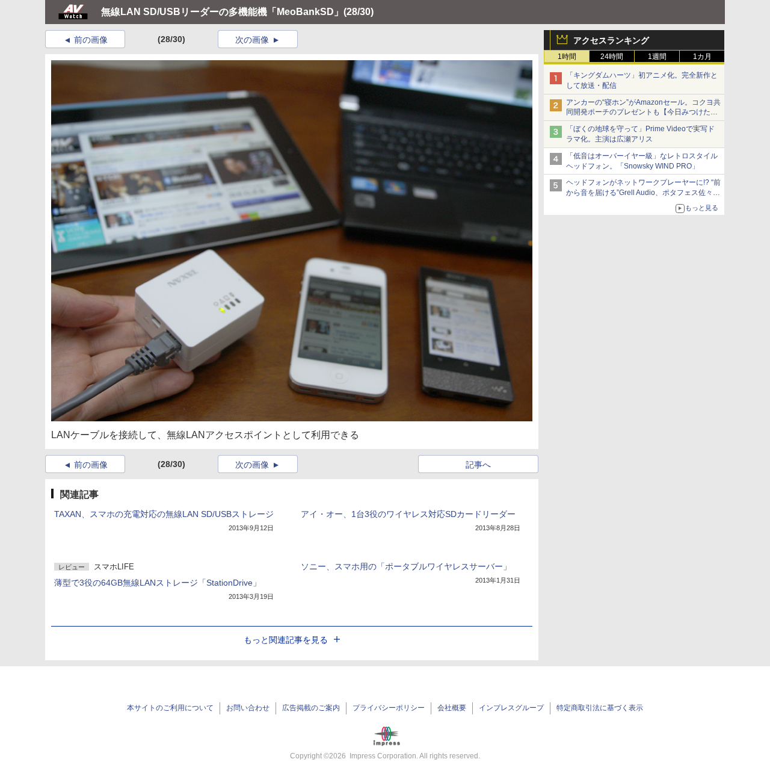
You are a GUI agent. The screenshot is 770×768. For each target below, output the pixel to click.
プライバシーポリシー (389, 708)
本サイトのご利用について (170, 708)
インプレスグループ (511, 708)
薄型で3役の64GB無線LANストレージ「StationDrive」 (157, 582)
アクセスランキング (611, 40)
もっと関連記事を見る (286, 640)
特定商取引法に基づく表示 (599, 708)
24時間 (611, 56)
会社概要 (451, 708)
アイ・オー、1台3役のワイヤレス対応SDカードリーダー (408, 514)
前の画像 (91, 40)
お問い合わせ (248, 708)
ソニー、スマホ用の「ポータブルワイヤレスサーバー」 (406, 566)
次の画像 (252, 40)
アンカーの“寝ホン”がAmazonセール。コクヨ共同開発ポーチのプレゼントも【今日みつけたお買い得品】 (643, 112)
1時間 (567, 56)
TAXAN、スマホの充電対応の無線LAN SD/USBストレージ (164, 514)
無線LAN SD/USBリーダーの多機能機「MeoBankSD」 (222, 12)
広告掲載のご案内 (311, 708)
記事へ (478, 464)
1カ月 (702, 56)
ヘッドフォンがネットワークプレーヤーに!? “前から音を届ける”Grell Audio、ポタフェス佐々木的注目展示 (643, 192)
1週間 (657, 56)
